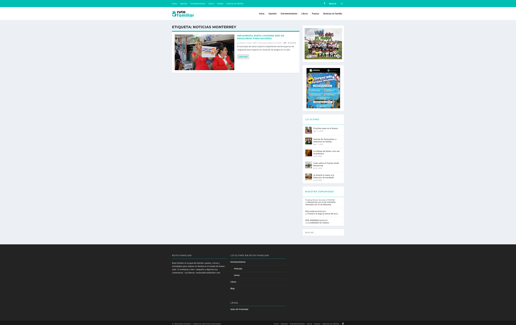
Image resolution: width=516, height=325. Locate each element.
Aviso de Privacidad (239, 309)
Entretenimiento (198, 3)
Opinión (183, 3)
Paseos (220, 3)
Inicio (174, 3)
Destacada (263, 43)
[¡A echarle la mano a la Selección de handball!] (308, 177)
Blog (232, 288)
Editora (242, 43)
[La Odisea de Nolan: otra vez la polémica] (308, 153)
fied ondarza (311, 211)
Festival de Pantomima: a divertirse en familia (324, 140)
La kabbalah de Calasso (318, 222)
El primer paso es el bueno (325, 128)
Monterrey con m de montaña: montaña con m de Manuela (320, 203)
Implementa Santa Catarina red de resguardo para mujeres (260, 37)
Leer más (243, 56)
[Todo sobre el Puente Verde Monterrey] (308, 165)
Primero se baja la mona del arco (323, 213)
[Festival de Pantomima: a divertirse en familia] (308, 141)
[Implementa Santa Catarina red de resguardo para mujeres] (204, 52)
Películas (238, 268)
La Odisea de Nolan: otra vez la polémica (326, 152)
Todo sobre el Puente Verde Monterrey (326, 164)
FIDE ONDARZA (312, 220)
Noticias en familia (235, 3)
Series (237, 275)
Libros (211, 3)
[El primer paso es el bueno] (308, 130)
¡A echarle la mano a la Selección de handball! (323, 176)
